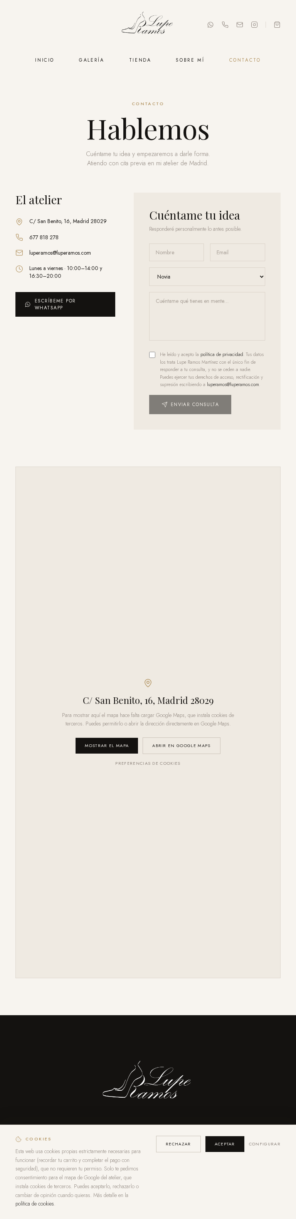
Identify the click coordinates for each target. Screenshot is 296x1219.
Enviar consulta (195, 404)
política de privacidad (221, 354)
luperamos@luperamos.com (60, 253)
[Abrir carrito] (277, 24)
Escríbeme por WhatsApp (55, 304)
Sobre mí (190, 60)
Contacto (245, 60)
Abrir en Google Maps (181, 745)
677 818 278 (44, 237)
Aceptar (225, 1144)
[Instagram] (254, 24)
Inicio (44, 60)
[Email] (239, 24)
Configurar (265, 1144)
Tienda (140, 60)
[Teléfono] (225, 24)
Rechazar (178, 1144)
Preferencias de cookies (147, 763)
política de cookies (34, 1203)
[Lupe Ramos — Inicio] (148, 24)
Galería (91, 60)
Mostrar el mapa (107, 745)
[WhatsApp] (210, 24)
